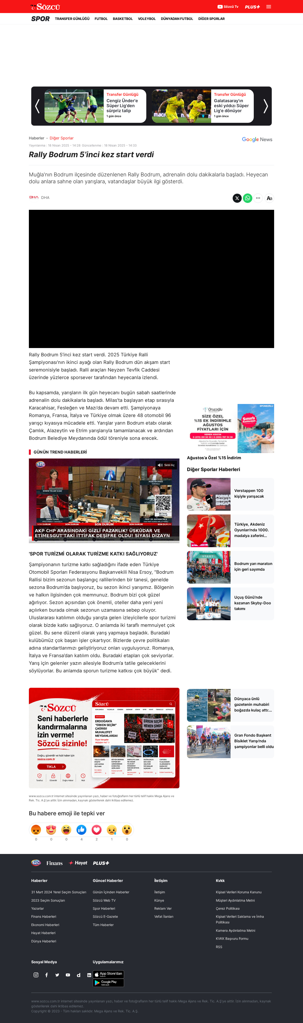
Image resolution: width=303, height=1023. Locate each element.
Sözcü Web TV (104, 900)
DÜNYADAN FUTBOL (177, 19)
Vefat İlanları (163, 916)
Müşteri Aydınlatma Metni (235, 900)
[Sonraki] (266, 106)
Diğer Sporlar (62, 138)
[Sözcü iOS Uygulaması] (108, 974)
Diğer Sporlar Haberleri (213, 469)
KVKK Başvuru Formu (232, 938)
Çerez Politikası (228, 908)
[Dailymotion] (78, 975)
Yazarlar (37, 908)
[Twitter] (57, 975)
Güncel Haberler (108, 880)
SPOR (40, 19)
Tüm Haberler (103, 925)
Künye (159, 900)
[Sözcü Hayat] (77, 863)
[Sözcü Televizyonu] (36, 863)
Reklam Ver (163, 908)
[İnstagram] (36, 975)
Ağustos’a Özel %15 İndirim (214, 457)
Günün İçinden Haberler (111, 892)
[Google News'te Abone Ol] (257, 139)
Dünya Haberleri (43, 941)
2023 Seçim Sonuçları (48, 900)
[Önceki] (37, 106)
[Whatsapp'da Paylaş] (247, 198)
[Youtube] (68, 975)
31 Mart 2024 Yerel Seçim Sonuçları (58, 892)
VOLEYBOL (147, 19)
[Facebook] (46, 975)
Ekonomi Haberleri (45, 925)
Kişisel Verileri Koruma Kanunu (239, 892)
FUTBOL (101, 19)
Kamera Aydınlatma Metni (235, 930)
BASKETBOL (123, 19)
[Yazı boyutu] (269, 198)
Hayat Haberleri (43, 933)
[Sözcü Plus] (101, 863)
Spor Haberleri (104, 908)
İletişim (159, 892)
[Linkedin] (89, 975)
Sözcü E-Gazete (105, 916)
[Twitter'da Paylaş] (237, 198)
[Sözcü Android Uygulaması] (108, 982)
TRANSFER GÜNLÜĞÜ (72, 19)
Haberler (36, 138)
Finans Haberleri (43, 916)
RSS (219, 947)
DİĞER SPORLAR (211, 19)
